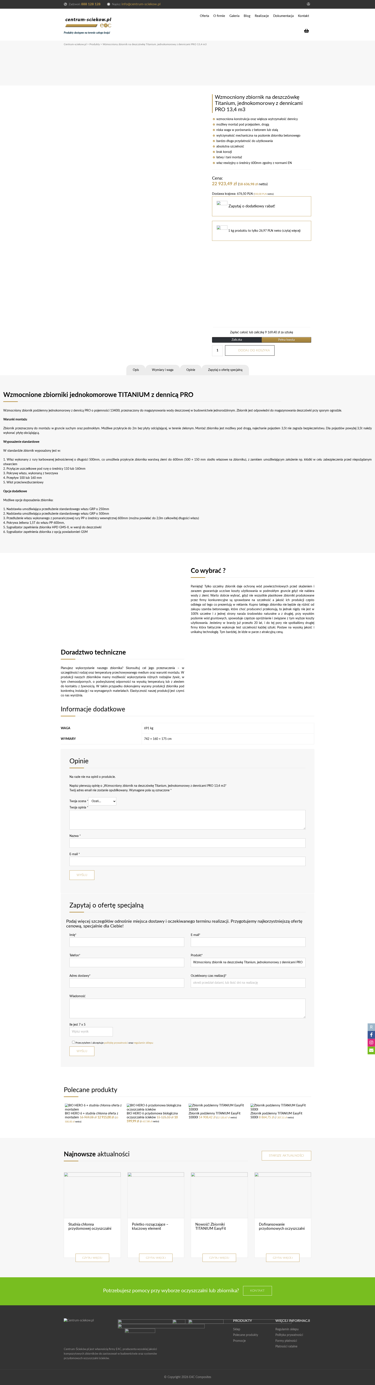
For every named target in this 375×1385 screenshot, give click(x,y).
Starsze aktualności (286, 1155)
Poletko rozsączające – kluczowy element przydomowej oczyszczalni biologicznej (153, 1230)
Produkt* (197, 955)
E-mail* (195, 935)
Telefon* (74, 955)
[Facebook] (371, 1035)
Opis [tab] (136, 370)
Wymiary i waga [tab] (162, 370)
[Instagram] (371, 1042)
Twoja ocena (78, 801)
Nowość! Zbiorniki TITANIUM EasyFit (210, 1226)
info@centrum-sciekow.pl (141, 4)
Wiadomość (77, 996)
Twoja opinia (78, 807)
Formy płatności (286, 1340)
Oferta (204, 16)
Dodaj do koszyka (254, 350)
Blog (247, 16)
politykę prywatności (116, 1042)
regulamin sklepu (143, 1042)
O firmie (219, 16)
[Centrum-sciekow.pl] (88, 21)
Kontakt (303, 16)
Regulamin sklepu (287, 1329)
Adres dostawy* (79, 975)
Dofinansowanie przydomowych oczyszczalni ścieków (282, 1228)
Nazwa (75, 836)
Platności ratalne (286, 1346)
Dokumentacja (283, 16)
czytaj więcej (291, 230)
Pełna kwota (286, 339)
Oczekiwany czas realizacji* (209, 975)
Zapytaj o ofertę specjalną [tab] (225, 370)
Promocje (239, 1340)
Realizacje (262, 16)
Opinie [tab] (190, 370)
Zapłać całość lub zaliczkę (261, 332)
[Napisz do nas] (371, 1050)
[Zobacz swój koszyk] (307, 30)
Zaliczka (237, 339)
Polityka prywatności (289, 1335)
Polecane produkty (245, 1335)
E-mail (74, 854)
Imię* (72, 935)
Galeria (234, 16)
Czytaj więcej (92, 1257)
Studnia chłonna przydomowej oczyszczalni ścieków (89, 1228)
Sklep (236, 1329)
